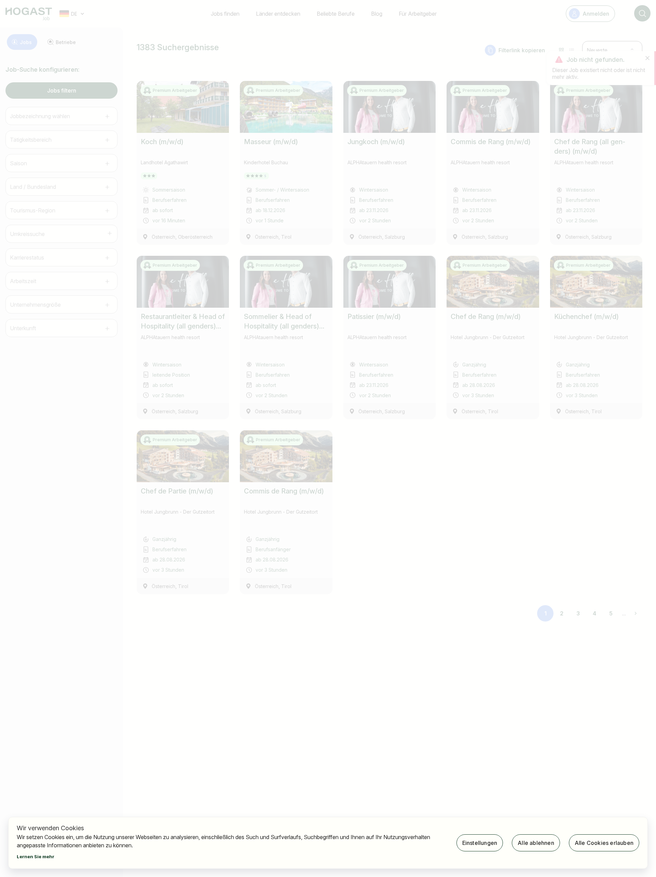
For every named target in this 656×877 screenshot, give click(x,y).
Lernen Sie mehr (35, 856)
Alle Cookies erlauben (604, 842)
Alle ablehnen (536, 842)
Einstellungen (479, 842)
